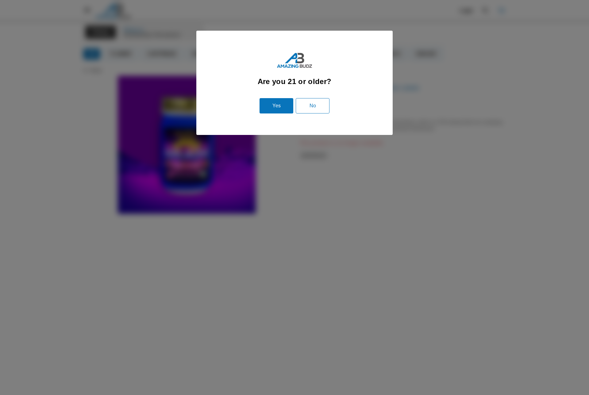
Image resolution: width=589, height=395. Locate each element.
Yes (276, 105)
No (313, 105)
